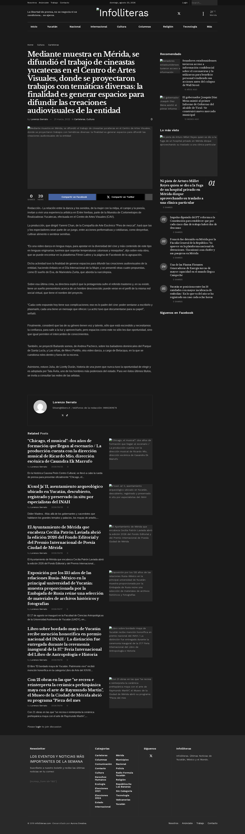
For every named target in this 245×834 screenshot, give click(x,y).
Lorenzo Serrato (39, 119)
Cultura (121, 26)
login (38, 726)
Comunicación (103, 764)
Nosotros (32, 3)
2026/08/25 (57, 467)
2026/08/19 (57, 553)
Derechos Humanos (100, 778)
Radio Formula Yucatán (124, 774)
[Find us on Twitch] (196, 14)
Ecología (100, 784)
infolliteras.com (43, 823)
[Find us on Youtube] (185, 14)
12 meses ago (191, 119)
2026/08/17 (56, 609)
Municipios (122, 759)
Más (209, 26)
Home (30, 45)
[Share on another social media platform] (148, 197)
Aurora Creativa (78, 823)
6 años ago (190, 89)
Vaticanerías (123, 799)
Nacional (75, 26)
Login (185, 3)
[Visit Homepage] (122, 14)
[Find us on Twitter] (179, 14)
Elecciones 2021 (101, 789)
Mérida (120, 755)
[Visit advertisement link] (123, 40)
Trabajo (54, 3)
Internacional (99, 26)
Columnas (144, 26)
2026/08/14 (56, 660)
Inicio (34, 26)
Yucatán (52, 26)
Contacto (64, 3)
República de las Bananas (124, 785)
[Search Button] (216, 2)
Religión (168, 26)
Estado (99, 802)
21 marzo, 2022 (62, 119)
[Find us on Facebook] (173, 14)
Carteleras (53, 45)
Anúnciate (44, 3)
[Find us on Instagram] (191, 14)
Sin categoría (124, 791)
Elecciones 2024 (101, 796)
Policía (120, 768)
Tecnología (190, 26)
